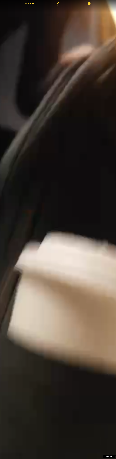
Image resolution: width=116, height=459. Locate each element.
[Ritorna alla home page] (58, 3)
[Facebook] (28, 3)
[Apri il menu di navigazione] (89, 3)
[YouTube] (30, 3)
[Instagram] (26, 3)
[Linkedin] (33, 3)
